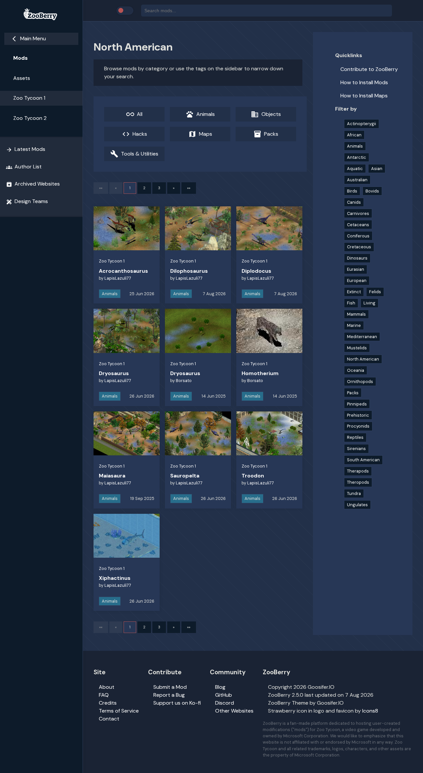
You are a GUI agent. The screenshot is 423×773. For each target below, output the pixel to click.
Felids (375, 292)
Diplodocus (256, 270)
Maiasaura (112, 475)
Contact (109, 718)
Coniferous (358, 236)
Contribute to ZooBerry (369, 69)
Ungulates (357, 505)
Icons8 (370, 710)
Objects (266, 114)
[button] (173, 188)
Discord (224, 702)
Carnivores (358, 213)
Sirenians (356, 448)
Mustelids (357, 348)
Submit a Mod (170, 687)
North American (363, 359)
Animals (200, 114)
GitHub (223, 694)
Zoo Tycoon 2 (30, 118)
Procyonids (358, 426)
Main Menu (29, 38)
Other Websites (234, 710)
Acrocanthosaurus (123, 270)
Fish (351, 303)
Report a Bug (169, 694)
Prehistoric (358, 415)
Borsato (184, 380)
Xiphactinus (115, 578)
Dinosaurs (357, 258)
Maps (200, 134)
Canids (354, 202)
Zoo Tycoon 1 (29, 97)
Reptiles (355, 437)
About (106, 687)
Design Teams (27, 201)
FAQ (104, 694)
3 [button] (159, 188)
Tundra (354, 493)
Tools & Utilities (134, 154)
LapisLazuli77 (117, 278)
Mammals (356, 314)
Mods (20, 57)
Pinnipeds (357, 404)
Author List (24, 166)
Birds (352, 191)
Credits (108, 702)
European (356, 280)
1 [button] (130, 188)
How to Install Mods (364, 82)
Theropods (358, 482)
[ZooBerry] (41, 14)
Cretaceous (359, 247)
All (134, 114)
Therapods (358, 471)
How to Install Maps (364, 95)
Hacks (134, 134)
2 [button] (144, 188)
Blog (220, 687)
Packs (265, 134)
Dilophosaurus (189, 270)
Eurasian (355, 269)
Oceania (355, 370)
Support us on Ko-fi (177, 702)
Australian (357, 180)
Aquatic (355, 168)
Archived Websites (33, 184)
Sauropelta (184, 475)
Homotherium (260, 373)
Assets (21, 78)
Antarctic (356, 157)
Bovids (372, 191)
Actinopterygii (361, 123)
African (354, 135)
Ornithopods (360, 381)
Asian (376, 168)
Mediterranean (362, 336)
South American (363, 460)
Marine (354, 325)
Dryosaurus (114, 373)
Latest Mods (25, 149)
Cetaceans (358, 225)
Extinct (354, 292)
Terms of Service (119, 710)
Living (369, 303)
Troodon (253, 475)
